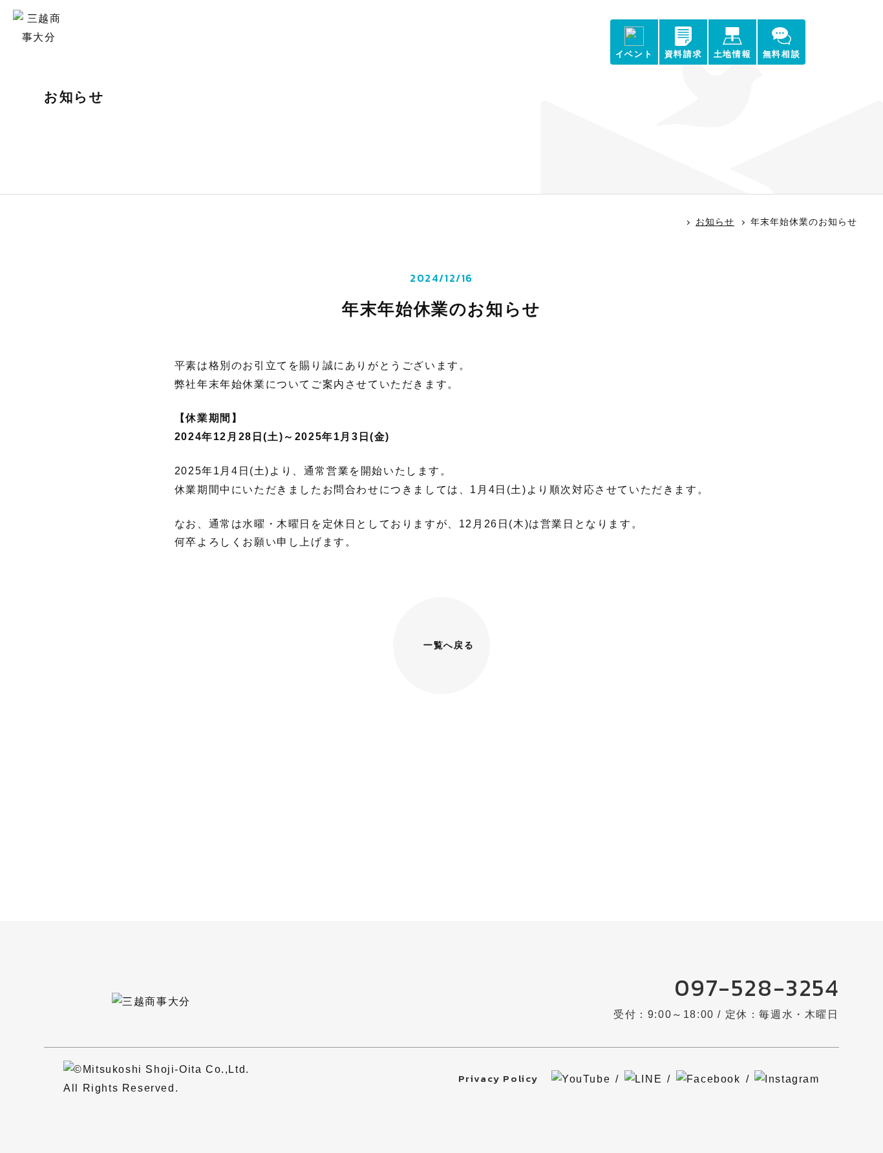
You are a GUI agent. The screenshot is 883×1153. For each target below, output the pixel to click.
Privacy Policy (498, 1078)
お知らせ (715, 222)
